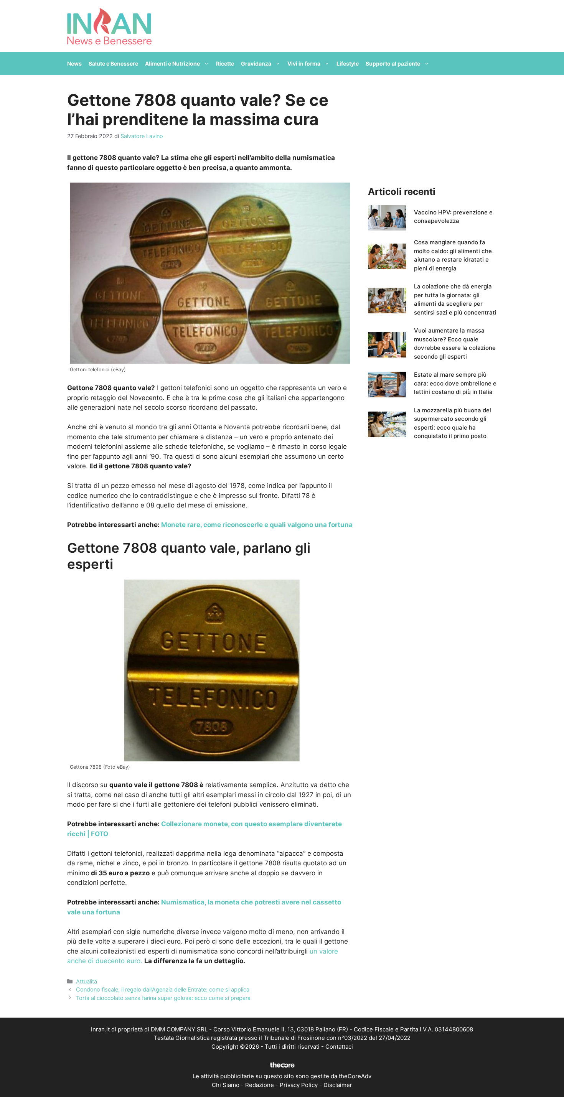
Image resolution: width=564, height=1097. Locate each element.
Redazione (259, 1085)
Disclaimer (337, 1085)
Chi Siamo (225, 1085)
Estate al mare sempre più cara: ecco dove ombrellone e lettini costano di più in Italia (455, 383)
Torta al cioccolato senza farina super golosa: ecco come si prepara (163, 998)
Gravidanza (256, 63)
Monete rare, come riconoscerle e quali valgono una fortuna (256, 525)
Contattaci (339, 1046)
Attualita (86, 981)
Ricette (225, 63)
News (74, 63)
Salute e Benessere (113, 63)
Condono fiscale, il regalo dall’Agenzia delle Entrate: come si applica (162, 989)
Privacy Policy (299, 1085)
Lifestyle (347, 63)
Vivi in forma (303, 63)
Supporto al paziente (393, 63)
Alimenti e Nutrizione (172, 63)
